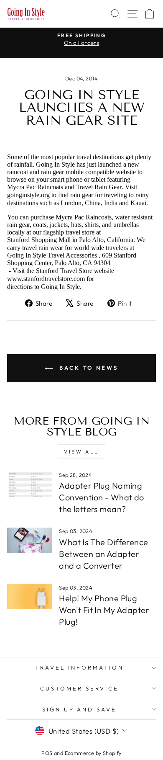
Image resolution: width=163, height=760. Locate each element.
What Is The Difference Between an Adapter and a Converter (103, 554)
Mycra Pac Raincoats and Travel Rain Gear (64, 187)
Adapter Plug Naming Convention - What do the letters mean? (101, 497)
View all (81, 451)
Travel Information (79, 667)
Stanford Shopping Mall (39, 239)
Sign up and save (79, 709)
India (110, 202)
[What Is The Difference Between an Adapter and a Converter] (29, 540)
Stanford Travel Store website (75, 270)
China (93, 202)
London (71, 202)
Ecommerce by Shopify (93, 753)
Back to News (87, 367)
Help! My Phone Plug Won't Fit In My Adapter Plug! (104, 610)
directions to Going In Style (43, 286)
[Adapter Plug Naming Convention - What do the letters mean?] (29, 484)
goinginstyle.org (28, 194)
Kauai (138, 202)
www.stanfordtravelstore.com (46, 278)
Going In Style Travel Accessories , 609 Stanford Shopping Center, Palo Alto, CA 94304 (71, 259)
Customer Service (79, 688)
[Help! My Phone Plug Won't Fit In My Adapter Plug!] (29, 596)
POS (46, 753)
